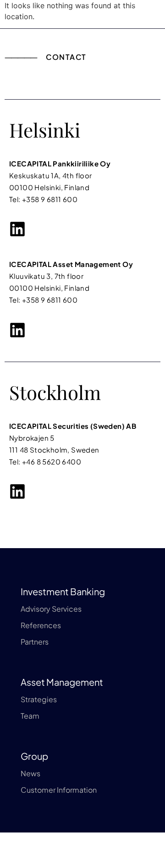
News (30, 773)
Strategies (39, 699)
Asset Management (62, 682)
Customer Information (59, 790)
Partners (35, 641)
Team (30, 715)
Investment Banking (63, 591)
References (41, 625)
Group (34, 756)
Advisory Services (51, 609)
